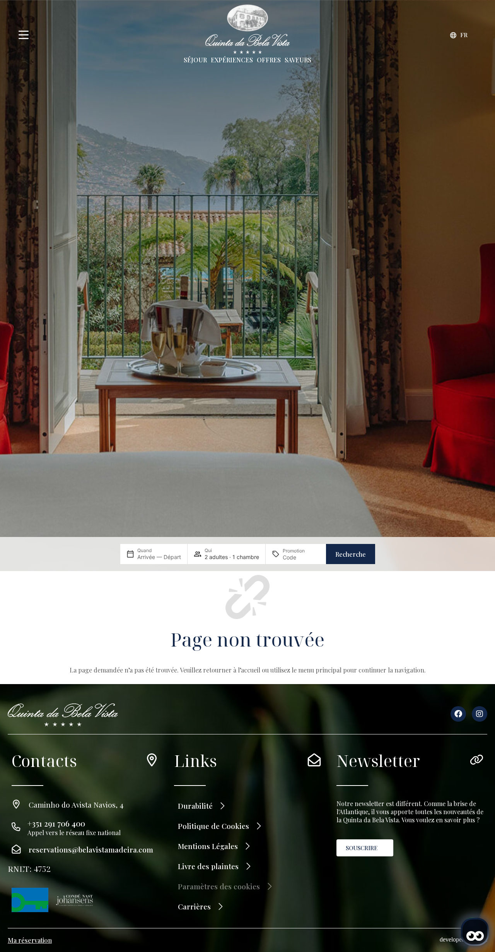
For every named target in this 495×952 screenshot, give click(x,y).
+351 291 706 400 (56, 823)
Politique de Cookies (213, 826)
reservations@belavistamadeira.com (91, 849)
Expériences (232, 60)
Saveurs (298, 60)
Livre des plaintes (208, 866)
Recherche (350, 554)
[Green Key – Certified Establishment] (30, 900)
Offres (269, 60)
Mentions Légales (208, 846)
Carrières (194, 906)
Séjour (195, 60)
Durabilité (195, 806)
